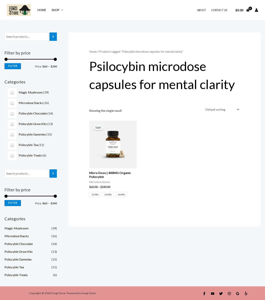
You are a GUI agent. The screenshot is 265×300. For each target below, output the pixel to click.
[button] (61, 10)
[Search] (53, 36)
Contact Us (219, 10)
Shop (55, 10)
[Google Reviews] (237, 293)
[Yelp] (246, 293)
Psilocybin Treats (16, 275)
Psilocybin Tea (14, 267)
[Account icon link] (256, 10)
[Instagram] (229, 293)
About (201, 10)
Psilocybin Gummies (18, 259)
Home (41, 10)
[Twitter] (221, 293)
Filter (12, 66)
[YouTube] (212, 293)
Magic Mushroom (16, 228)
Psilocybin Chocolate (18, 244)
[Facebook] (204, 293)
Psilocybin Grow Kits (18, 251)
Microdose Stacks (16, 236)
